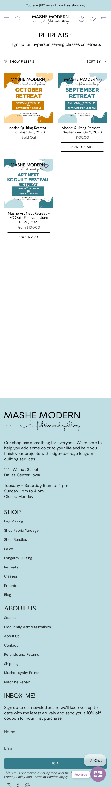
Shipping (11, 663)
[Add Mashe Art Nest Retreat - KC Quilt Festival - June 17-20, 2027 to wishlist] (46, 166)
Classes (10, 576)
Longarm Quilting (18, 558)
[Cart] (103, 19)
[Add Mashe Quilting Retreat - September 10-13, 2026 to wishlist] (99, 80)
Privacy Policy (14, 777)
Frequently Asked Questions (27, 627)
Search (10, 617)
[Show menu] (7, 19)
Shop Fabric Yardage (21, 530)
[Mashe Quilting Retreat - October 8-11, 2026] (28, 98)
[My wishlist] (92, 19)
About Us (11, 636)
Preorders (12, 585)
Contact (11, 645)
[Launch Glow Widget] (98, 774)
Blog (7, 594)
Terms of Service (45, 777)
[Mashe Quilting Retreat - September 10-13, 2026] (82, 98)
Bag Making (13, 521)
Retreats (11, 567)
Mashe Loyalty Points (21, 672)
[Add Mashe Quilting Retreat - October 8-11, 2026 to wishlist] (46, 80)
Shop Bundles (15, 539)
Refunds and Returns (21, 654)
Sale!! (8, 548)
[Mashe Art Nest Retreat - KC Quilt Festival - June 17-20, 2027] (28, 183)
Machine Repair (17, 682)
